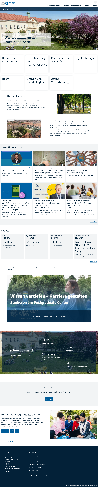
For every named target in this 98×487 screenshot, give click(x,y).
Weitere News (93, 221)
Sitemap (67, 485)
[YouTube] (12, 471)
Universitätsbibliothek (33, 470)
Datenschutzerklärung (74, 485)
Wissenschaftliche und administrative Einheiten (39, 473)
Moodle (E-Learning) (33, 456)
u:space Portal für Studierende (35, 461)
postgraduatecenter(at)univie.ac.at (12, 468)
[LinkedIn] (9, 471)
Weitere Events (93, 261)
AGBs (63, 485)
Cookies (95, 485)
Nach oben (10, 441)
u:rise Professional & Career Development (38, 475)
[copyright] (96, 49)
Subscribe (49, 399)
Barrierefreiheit (83, 485)
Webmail (31, 458)
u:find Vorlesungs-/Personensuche (36, 464)
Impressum (90, 485)
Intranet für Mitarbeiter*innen (35, 467)
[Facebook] (15, 471)
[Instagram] (6, 471)
